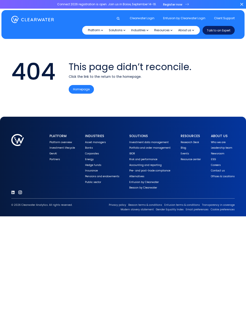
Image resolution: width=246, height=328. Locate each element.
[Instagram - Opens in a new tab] (20, 192)
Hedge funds (93, 165)
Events (185, 153)
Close (242, 4)
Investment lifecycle (62, 148)
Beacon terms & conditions (145, 205)
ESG (213, 159)
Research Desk (190, 142)
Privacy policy (117, 205)
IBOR (132, 153)
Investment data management (149, 142)
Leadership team (221, 148)
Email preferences (197, 209)
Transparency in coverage (218, 205)
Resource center (191, 159)
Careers (216, 165)
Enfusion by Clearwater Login (184, 18)
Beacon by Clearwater (143, 187)
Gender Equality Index (170, 209)
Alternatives (136, 176)
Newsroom (217, 153)
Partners (54, 159)
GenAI (53, 153)
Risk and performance (143, 159)
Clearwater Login (142, 18)
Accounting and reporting (145, 165)
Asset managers (95, 142)
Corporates (92, 153)
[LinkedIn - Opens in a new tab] (13, 192)
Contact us (218, 170)
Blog (183, 148)
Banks (89, 148)
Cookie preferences (223, 209)
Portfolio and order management (150, 148)
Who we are (218, 142)
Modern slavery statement (137, 209)
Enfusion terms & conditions (182, 205)
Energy (89, 159)
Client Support (224, 18)
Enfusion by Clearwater (144, 182)
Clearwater (32, 19)
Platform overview (60, 142)
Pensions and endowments (102, 176)
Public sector (93, 182)
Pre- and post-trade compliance (149, 170)
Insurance (91, 170)
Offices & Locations (223, 176)
